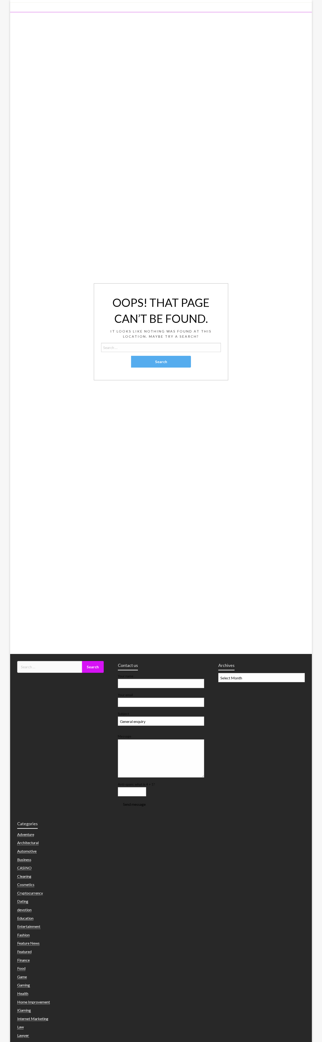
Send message (134, 804)
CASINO (24, 868)
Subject (123, 714)
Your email (125, 695)
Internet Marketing (32, 1018)
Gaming (23, 985)
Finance (23, 960)
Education (25, 918)
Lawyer (23, 1035)
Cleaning (24, 876)
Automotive (27, 851)
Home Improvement (33, 1002)
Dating (22, 901)
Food (21, 968)
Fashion (23, 935)
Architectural (28, 842)
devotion (24, 909)
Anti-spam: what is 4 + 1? (136, 784)
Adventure (25, 834)
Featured (24, 951)
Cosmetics (25, 884)
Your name (125, 676)
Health (22, 993)
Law (20, 1027)
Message (124, 736)
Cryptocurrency (30, 893)
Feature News (28, 943)
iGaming (24, 1010)
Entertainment (28, 926)
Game (22, 976)
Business (24, 859)
